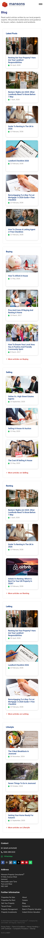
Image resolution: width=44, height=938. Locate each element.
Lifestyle (10, 727)
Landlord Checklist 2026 (18, 161)
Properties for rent (8, 900)
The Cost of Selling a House (20, 460)
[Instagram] (6, 862)
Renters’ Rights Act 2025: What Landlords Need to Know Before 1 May (21, 94)
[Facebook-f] (2, 862)
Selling (9, 372)
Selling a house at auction (19, 428)
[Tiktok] (10, 862)
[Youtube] (22, 862)
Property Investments (9, 912)
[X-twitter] (18, 862)
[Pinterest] (26, 862)
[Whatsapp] (30, 862)
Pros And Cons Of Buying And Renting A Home (20, 311)
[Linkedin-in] (14, 862)
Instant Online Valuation (31, 912)
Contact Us (26, 906)
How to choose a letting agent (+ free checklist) (21, 230)
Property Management (9, 909)
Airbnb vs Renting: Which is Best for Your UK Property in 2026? (20, 581)
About (24, 897)
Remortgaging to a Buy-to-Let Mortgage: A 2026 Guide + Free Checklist (21, 197)
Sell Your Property (7, 903)
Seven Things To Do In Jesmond (22, 783)
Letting (9, 606)
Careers (25, 900)
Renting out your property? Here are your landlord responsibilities (22, 60)
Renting (9, 486)
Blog (24, 903)
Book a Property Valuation (31, 909)
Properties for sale (8, 897)
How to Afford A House (18, 276)
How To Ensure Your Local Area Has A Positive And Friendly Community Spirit (21, 346)
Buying (9, 251)
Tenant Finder (6, 906)
